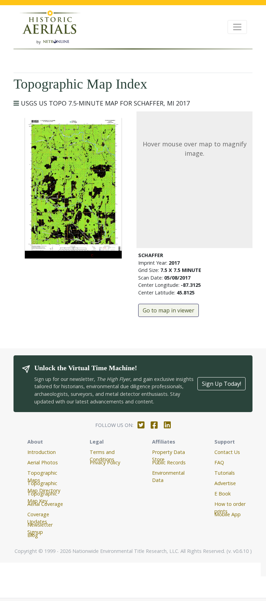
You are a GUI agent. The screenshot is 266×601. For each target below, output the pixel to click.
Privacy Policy (105, 462)
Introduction (41, 452)
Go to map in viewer (168, 310)
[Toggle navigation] (237, 27)
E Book (222, 493)
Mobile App (227, 514)
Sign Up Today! (221, 384)
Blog (32, 535)
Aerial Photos (42, 462)
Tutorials (224, 473)
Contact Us (227, 452)
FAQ (219, 462)
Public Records (169, 462)
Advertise (225, 483)
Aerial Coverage (45, 504)
